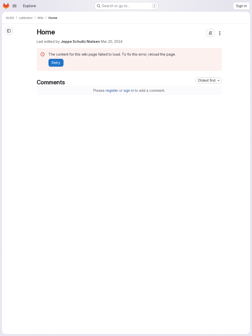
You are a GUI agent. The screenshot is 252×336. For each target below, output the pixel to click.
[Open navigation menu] (14, 6)
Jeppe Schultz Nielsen (80, 41)
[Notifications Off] (210, 33)
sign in (129, 90)
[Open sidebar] (9, 31)
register (112, 90)
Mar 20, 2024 (112, 41)
